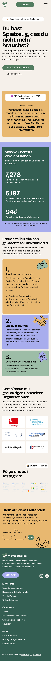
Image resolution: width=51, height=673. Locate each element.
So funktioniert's (14, 74)
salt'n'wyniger (26, 655)
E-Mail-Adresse (18, 531)
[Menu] (46, 5)
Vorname (7, 533)
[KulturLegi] (14, 422)
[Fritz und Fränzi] (14, 447)
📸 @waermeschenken (37, 466)
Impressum (37, 655)
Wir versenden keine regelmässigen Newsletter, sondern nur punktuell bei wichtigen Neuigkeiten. (21, 518)
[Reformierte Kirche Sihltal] (37, 434)
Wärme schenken (18, 555)
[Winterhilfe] (37, 422)
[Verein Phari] (14, 434)
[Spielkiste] (37, 447)
